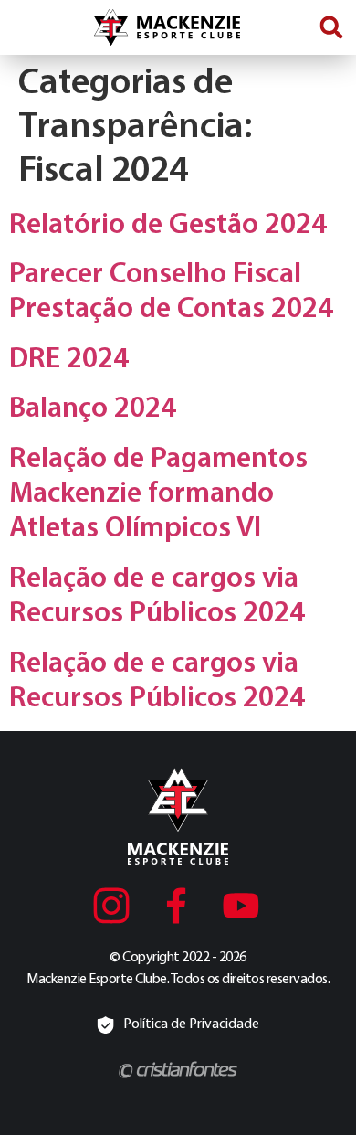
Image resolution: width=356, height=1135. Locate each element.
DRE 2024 (69, 360)
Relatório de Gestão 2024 (168, 225)
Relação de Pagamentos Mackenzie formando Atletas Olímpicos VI (158, 495)
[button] (330, 27)
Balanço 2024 (92, 409)
